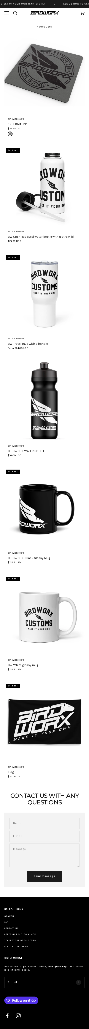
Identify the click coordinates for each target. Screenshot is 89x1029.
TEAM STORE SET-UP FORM (20, 940)
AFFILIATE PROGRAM (16, 946)
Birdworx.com (16, 119)
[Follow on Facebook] (7, 1016)
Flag (11, 772)
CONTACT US (11, 928)
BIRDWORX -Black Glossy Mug (29, 558)
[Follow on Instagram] (18, 1016)
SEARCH (9, 916)
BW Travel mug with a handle (28, 344)
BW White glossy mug (23, 665)
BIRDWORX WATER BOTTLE (26, 451)
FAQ (6, 922)
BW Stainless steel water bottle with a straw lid (41, 237)
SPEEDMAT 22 (17, 124)
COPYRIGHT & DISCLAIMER (20, 934)
